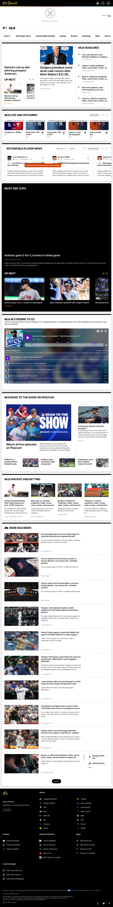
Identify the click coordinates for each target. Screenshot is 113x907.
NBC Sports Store (36, 890)
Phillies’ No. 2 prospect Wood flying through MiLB (10, 461)
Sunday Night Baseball (45, 36)
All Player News (93, 148)
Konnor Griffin (64, 157)
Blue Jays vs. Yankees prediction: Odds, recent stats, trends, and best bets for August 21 (43, 503)
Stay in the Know (8, 802)
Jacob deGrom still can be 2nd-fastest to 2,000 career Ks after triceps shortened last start (61, 682)
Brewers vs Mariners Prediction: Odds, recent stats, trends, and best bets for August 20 (69, 503)
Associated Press (45, 88)
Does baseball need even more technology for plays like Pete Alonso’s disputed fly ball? (60, 535)
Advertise (5, 890)
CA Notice (87, 890)
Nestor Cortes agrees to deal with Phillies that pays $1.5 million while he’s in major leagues (60, 633)
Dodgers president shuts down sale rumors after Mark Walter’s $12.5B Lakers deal (56, 71)
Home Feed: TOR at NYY (54, 133)
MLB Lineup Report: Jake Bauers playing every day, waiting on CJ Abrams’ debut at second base (95, 88)
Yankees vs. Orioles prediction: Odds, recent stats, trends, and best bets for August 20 (96, 503)
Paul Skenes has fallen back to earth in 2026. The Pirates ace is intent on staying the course (60, 707)
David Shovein (86, 60)
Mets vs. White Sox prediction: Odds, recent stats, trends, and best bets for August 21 (95, 77)
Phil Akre (81, 440)
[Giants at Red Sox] (99, 124)
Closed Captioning (20, 890)
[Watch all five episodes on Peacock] (38, 422)
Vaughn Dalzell (62, 514)
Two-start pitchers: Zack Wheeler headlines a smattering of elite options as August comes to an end (95, 56)
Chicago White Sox (98, 757)
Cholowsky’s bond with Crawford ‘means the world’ (85, 461)
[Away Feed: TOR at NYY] (35, 124)
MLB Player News (23, 36)
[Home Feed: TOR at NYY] (56, 124)
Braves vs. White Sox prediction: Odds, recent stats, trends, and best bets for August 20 (60, 756)
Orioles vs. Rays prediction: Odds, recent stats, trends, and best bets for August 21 (95, 66)
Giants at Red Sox (95, 133)
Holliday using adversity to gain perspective (48, 461)
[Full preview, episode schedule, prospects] (93, 414)
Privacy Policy (62, 890)
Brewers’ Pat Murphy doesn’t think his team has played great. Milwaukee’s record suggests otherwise (61, 659)
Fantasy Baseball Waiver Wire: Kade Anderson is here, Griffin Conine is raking (14, 503)
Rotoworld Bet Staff (88, 70)
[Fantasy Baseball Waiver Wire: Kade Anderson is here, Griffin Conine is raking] (16, 490)
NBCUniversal (14, 894)
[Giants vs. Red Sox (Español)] (78, 124)
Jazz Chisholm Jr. (20, 157)
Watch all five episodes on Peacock (21, 446)
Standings (86, 36)
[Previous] (29, 79)
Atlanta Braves (98, 763)
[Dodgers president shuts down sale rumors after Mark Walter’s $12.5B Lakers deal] (56, 55)
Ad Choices (53, 890)
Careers (11, 890)
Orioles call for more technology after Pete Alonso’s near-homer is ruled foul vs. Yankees (60, 732)
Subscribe (7, 810)
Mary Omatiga (45, 576)
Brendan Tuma (86, 92)
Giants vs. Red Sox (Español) (75, 133)
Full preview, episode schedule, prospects (91, 427)
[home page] (10, 3)
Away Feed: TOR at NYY (32, 133)
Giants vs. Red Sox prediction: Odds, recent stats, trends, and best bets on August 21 (95, 99)
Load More (56, 781)
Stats (97, 36)
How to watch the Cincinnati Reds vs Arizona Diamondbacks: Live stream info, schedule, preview (59, 585)
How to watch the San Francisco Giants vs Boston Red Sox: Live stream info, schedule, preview (59, 561)
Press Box (45, 890)
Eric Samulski (18, 516)
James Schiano (9, 516)
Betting (74, 36)
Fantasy (62, 36)
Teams (6, 36)
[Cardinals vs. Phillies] (13, 124)
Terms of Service (96, 890)
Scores (108, 36)
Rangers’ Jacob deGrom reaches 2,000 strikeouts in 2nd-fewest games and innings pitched (59, 610)
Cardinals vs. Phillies (12, 132)
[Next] (33, 79)
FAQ (28, 890)
